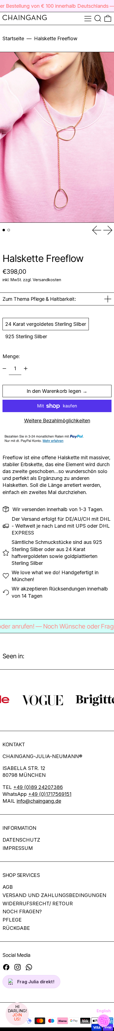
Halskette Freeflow (55, 38)
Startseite (13, 38)
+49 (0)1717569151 (49, 794)
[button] (98, 18)
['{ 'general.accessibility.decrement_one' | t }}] (4, 368)
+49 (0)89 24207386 (38, 787)
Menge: (11, 356)
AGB (7, 887)
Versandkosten (47, 279)
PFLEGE (12, 920)
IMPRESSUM (17, 848)
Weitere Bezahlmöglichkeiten (57, 420)
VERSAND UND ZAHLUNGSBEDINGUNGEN (54, 895)
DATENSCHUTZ (21, 840)
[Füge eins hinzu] (25, 368)
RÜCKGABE (16, 928)
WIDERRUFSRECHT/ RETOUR (37, 903)
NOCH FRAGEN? (22, 911)
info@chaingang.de (39, 801)
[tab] (3, 230)
